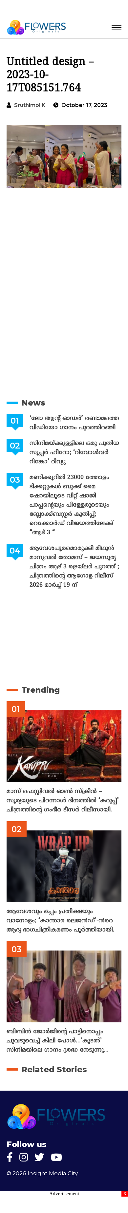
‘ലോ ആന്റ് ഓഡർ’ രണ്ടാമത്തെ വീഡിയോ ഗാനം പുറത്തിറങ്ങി (74, 423)
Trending (40, 690)
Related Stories (54, 1069)
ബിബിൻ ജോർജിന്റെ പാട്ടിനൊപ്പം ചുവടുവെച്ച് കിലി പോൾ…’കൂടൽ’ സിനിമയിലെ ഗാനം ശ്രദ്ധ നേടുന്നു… (58, 1041)
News (33, 403)
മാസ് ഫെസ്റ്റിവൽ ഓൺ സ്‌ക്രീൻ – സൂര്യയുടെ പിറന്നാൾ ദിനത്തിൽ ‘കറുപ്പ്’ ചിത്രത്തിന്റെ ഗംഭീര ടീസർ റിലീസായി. (63, 801)
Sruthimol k (29, 105)
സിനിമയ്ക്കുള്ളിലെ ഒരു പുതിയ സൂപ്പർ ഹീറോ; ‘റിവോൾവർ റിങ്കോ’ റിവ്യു (74, 453)
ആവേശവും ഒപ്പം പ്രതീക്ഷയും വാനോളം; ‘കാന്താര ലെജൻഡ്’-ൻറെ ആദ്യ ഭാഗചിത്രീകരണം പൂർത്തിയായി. (60, 921)
